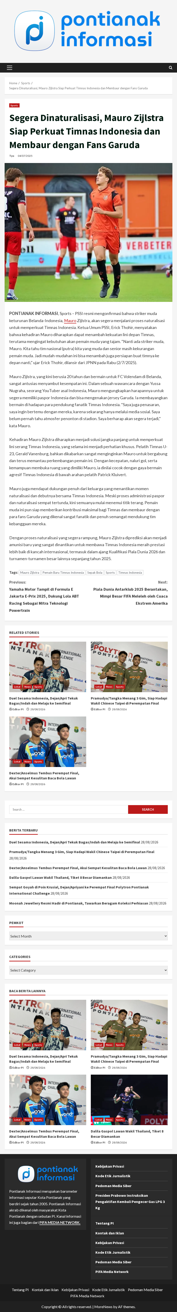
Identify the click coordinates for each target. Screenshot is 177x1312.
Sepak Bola (94, 572)
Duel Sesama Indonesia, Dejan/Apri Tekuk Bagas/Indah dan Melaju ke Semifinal (74, 842)
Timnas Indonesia (130, 572)
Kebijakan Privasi (109, 1166)
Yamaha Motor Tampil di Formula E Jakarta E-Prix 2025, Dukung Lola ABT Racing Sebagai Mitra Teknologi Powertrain (44, 596)
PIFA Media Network (112, 1271)
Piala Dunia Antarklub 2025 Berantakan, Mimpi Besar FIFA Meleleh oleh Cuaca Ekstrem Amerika (130, 592)
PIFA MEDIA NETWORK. (59, 1222)
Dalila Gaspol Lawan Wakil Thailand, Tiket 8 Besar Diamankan (60, 877)
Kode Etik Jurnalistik (112, 1176)
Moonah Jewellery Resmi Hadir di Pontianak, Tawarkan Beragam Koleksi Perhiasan (78, 903)
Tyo (11, 155)
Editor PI (18, 709)
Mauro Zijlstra (29, 572)
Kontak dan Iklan (109, 1233)
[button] (10, 68)
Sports (14, 105)
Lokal (17, 686)
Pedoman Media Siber (113, 1185)
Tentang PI (104, 1223)
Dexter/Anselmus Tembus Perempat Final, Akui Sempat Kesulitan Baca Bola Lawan (78, 867)
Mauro (70, 320)
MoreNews (103, 1306)
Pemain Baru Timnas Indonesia (63, 572)
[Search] (170, 67)
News (27, 686)
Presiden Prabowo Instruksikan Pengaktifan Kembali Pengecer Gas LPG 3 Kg (130, 1201)
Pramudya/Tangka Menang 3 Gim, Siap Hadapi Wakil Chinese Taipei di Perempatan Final (81, 851)
